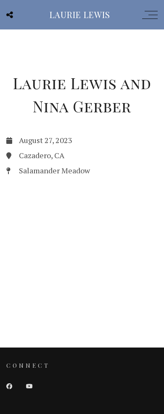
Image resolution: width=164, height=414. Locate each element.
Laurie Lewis (80, 14)
